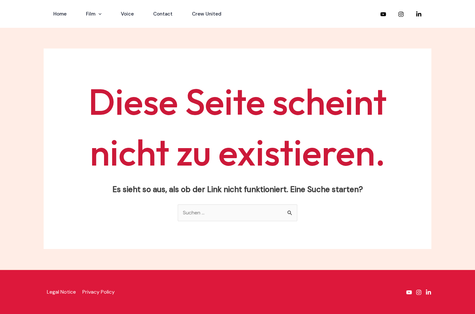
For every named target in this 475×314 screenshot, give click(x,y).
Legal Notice (61, 291)
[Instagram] (401, 14)
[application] (98, 14)
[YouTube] (383, 14)
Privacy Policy (98, 291)
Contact (163, 14)
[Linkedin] (419, 14)
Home (60, 14)
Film (90, 14)
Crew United (206, 14)
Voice (127, 14)
